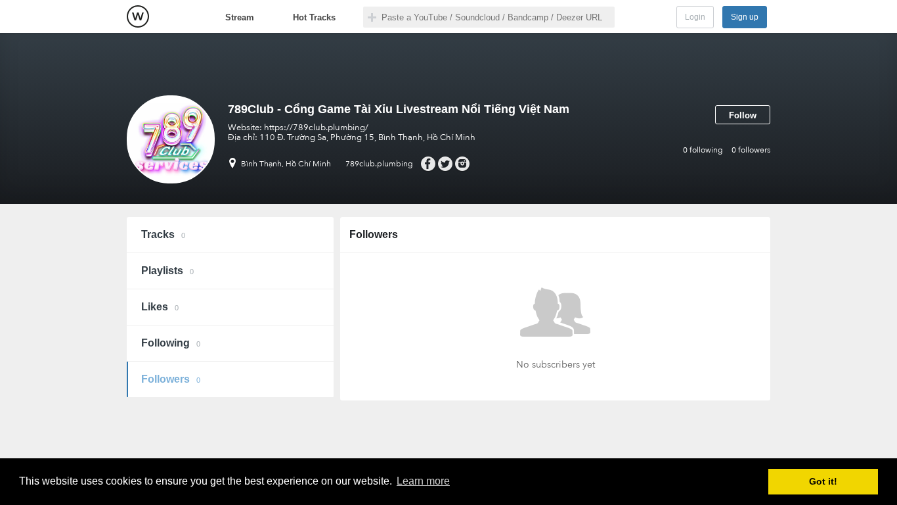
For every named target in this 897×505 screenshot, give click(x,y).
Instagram (462, 164)
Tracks (163, 234)
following (703, 150)
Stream (239, 17)
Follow (742, 115)
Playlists (167, 270)
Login (695, 17)
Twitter (445, 164)
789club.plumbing (379, 163)
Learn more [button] (423, 481)
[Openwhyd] (138, 16)
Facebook (428, 164)
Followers (170, 379)
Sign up (744, 17)
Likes (160, 306)
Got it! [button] (823, 481)
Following (170, 343)
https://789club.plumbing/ (316, 127)
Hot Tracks (314, 17)
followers (751, 150)
